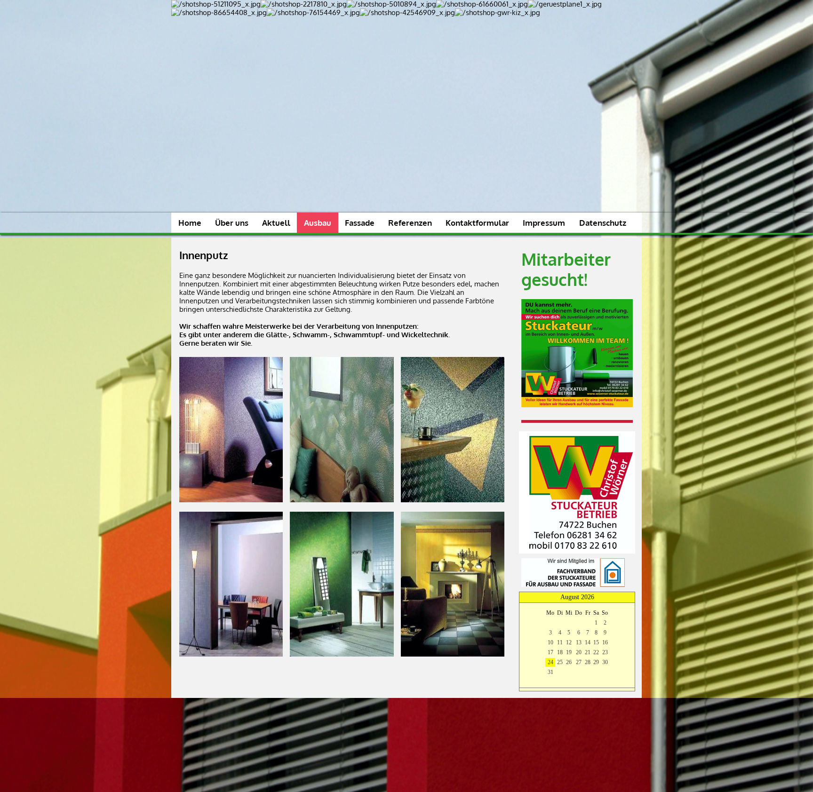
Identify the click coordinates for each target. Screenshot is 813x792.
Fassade (360, 223)
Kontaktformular (477, 223)
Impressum (544, 223)
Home (189, 223)
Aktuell (276, 223)
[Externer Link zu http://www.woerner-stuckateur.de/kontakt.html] (581, 546)
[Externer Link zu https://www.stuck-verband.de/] (573, 584)
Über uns (231, 223)
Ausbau (317, 223)
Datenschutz (602, 223)
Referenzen (410, 223)
